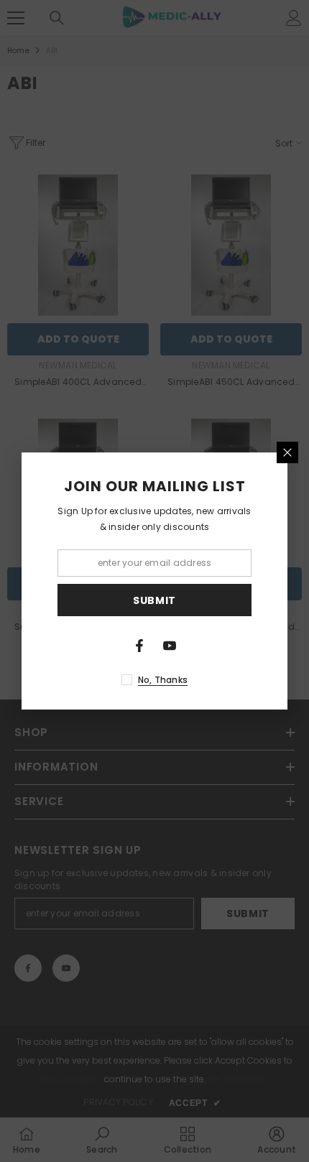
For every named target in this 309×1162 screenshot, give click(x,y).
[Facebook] (139, 646)
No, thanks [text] (163, 680)
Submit (154, 600)
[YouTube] (169, 646)
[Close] (287, 452)
